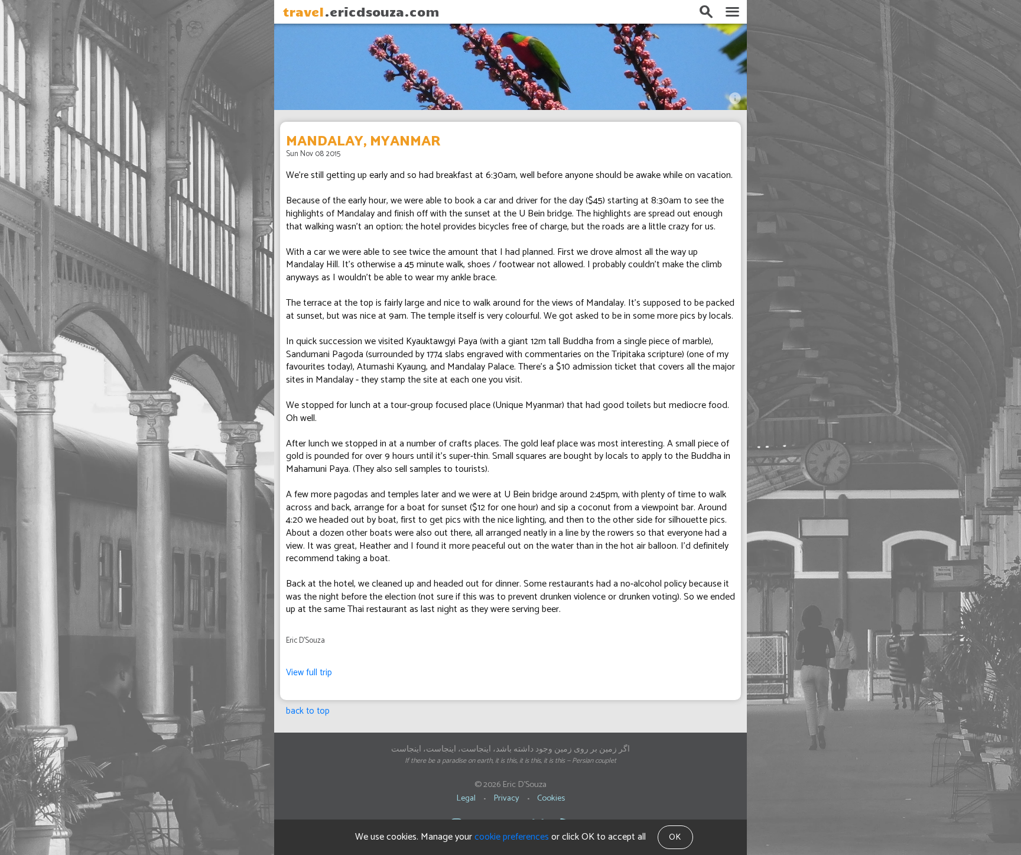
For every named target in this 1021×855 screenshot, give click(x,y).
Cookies (551, 798)
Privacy (506, 798)
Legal (466, 798)
